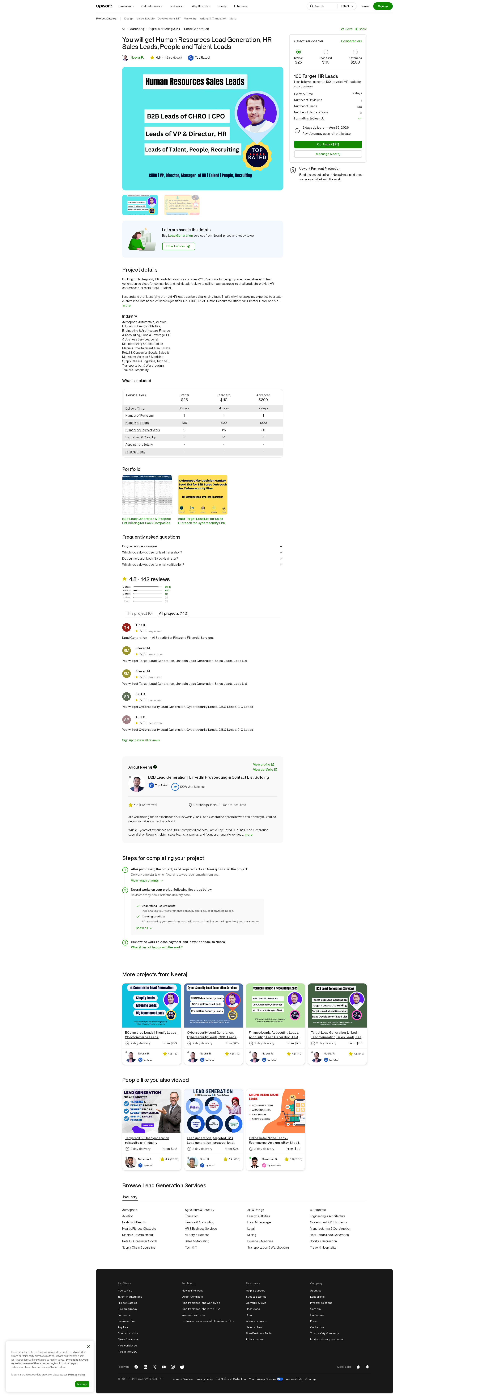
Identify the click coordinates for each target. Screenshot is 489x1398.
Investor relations (321, 1302)
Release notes (255, 1339)
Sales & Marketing (197, 1241)
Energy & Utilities (258, 1216)
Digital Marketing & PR (164, 29)
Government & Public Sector (329, 1222)
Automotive (318, 1210)
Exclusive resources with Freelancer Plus (208, 1321)
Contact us (317, 1327)
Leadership (317, 1296)
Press (313, 1321)
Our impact (317, 1315)
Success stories (256, 1296)
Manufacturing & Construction (330, 1228)
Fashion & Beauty (134, 1222)
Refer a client (254, 1327)
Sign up (383, 6)
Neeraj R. (137, 57)
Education (192, 1216)
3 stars (126, 593)
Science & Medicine (260, 1241)
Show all (142, 928)
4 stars (127, 590)
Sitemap (310, 1379)
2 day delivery (140, 1043)
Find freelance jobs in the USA (201, 1308)
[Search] (311, 6)
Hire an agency (127, 1308)
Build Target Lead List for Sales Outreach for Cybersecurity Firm (202, 521)
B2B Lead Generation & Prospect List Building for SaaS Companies (146, 521)
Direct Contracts (128, 1339)
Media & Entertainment (137, 1235)
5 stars (126, 587)
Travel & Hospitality (323, 1247)
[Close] (88, 1347)
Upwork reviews (256, 1302)
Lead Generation (180, 235)
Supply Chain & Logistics (138, 1247)
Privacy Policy (204, 1379)
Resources (253, 1308)
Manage (82, 1384)
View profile (261, 764)
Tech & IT (191, 1247)
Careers (315, 1308)
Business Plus (126, 1321)
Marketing (137, 29)
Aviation (127, 1216)
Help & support (255, 1290)
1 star (127, 601)
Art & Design (255, 1210)
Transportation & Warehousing (268, 1247)
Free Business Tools (258, 1333)
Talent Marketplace (130, 1296)
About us (315, 1290)
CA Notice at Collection (231, 1379)
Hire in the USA (127, 1351)
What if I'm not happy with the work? (157, 947)
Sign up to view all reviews (141, 740)
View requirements (145, 880)
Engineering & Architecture (328, 1216)
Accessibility (294, 1379)
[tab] (139, 613)
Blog (249, 1315)
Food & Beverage (259, 1222)
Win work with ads (193, 1315)
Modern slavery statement (327, 1339)
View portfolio (263, 769)
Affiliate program (256, 1321)
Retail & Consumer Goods (139, 1241)
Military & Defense (197, 1235)
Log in (365, 6)
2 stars (126, 597)
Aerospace (129, 1210)
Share (363, 29)
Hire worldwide (127, 1345)
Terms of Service (182, 1379)
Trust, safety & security (324, 1333)
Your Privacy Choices (266, 1379)
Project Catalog (106, 18)
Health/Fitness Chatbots (139, 1228)
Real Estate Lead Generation (329, 1235)
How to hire (125, 1290)
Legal (251, 1228)
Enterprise (124, 1315)
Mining (251, 1235)
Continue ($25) (328, 144)
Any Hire (123, 1327)
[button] (199, 58)
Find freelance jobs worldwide (201, 1302)
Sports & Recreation (323, 1241)
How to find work (192, 1290)
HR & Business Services (201, 1228)
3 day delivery (202, 1149)
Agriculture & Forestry (199, 1210)
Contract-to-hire (128, 1333)
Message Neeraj (328, 154)
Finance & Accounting (199, 1222)
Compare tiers (351, 41)
